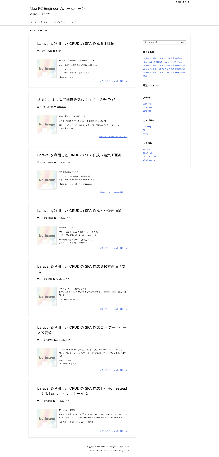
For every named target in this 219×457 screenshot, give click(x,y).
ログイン (146, 149)
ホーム (34, 31)
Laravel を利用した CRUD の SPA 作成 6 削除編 (75, 43)
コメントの (149, 156)
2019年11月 (148, 111)
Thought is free (123, 451)
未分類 (58, 51)
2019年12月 (148, 107)
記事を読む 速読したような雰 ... (113, 137)
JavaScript (61, 107)
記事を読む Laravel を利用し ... (113, 81)
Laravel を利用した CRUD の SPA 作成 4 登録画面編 (79, 210)
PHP (68, 162)
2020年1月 (147, 104)
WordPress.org (149, 160)
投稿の (147, 153)
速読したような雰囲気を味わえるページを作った (77, 99)
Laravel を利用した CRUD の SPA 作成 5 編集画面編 (79, 155)
